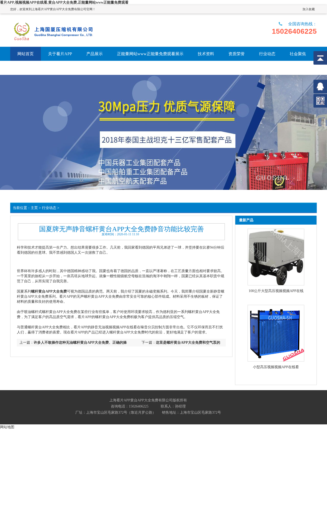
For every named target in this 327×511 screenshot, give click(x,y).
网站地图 (7, 427)
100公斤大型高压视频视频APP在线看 (276, 291)
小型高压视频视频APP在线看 (276, 367)
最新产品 (246, 220)
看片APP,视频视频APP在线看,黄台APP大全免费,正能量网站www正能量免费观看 (64, 2)
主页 (34, 208)
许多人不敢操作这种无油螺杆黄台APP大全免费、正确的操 (80, 342)
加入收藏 (308, 9)
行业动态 (49, 208)
